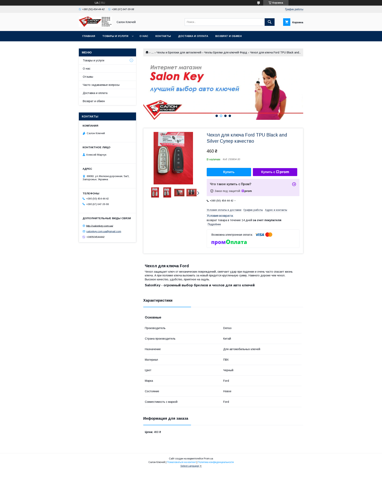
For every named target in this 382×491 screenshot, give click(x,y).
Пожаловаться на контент (181, 462)
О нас (143, 36)
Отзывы (88, 76)
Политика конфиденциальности (216, 462)
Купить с (268, 172)
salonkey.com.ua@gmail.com (103, 231)
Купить (229, 172)
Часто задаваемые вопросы (101, 84)
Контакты (163, 36)
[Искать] (270, 22)
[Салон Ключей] (95, 25)
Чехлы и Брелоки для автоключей (179, 52)
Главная (88, 36)
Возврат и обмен (228, 36)
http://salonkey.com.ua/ (99, 225)
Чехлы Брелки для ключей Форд (225, 52)
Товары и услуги (115, 36)
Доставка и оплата (193, 36)
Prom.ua (208, 458)
